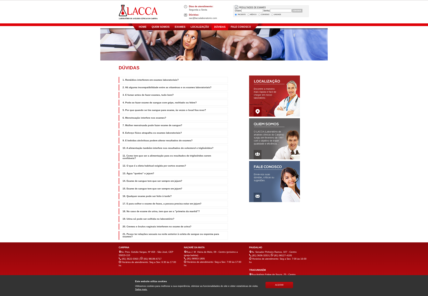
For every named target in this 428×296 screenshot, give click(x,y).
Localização (200, 26)
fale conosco (241, 26)
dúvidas (220, 26)
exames (180, 26)
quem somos (161, 26)
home (142, 26)
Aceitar (279, 285)
